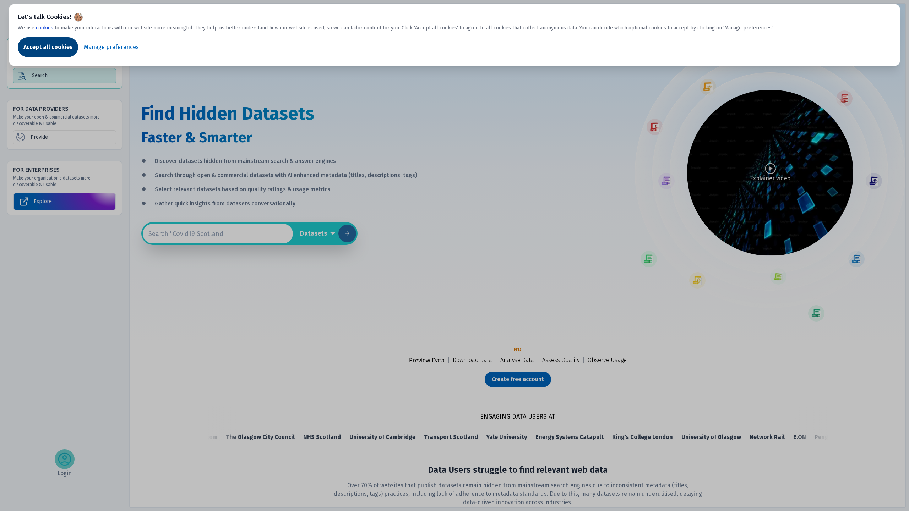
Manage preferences (111, 47)
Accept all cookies (47, 47)
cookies (44, 28)
